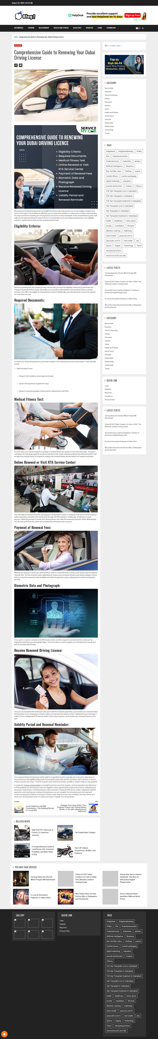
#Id (107, 156)
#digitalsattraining (125, 151)
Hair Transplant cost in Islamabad (119, 206)
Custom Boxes (112, 176)
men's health (111, 236)
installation (119, 226)
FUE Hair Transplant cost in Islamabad (121, 191)
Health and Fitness (61, 27)
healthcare (118, 221)
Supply (118, 246)
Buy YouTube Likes (113, 171)
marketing (128, 231)
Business (108, 92)
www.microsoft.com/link (116, 255)
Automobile (18, 27)
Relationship (44, 27)
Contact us (109, 396)
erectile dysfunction (114, 186)
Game (107, 109)
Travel (107, 133)
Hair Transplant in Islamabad (117, 211)
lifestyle (130, 226)
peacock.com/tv (125, 236)
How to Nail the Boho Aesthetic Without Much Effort (110, 897)
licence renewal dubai (32, 785)
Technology (111, 27)
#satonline (126, 161)
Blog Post (77, 27)
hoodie (109, 226)
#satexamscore (112, 161)
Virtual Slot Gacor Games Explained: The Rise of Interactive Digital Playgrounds (110, 879)
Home (16, 37)
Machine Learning (113, 231)
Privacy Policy (110, 399)
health (108, 221)
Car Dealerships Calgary (65, 833)
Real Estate (109, 123)
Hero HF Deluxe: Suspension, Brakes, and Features (65, 851)
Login (100, 27)
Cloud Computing (111, 95)
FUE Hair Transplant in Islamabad (119, 196)
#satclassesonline (120, 156)
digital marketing (112, 181)
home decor (131, 221)
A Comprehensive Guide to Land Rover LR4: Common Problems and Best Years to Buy (22, 851)
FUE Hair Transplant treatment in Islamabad (123, 201)
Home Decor (109, 116)
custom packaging (128, 176)
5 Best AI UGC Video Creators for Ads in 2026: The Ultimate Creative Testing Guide (66, 879)
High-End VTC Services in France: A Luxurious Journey (22, 833)
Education (108, 102)
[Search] (143, 28)
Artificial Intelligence (114, 166)
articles (138, 161)
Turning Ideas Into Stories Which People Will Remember (21, 879)
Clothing (128, 171)
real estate (128, 241)
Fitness (138, 186)
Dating (107, 99)
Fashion (31, 27)
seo (137, 241)
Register (89, 27)
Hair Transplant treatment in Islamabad (121, 216)
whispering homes (113, 250)
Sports (109, 246)
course (137, 171)
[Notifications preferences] (4, 1034)
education (127, 181)
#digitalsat (110, 151)
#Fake (139, 151)
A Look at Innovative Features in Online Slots (121, 299)
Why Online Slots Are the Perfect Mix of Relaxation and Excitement (66, 897)
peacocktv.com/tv (113, 241)
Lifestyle (108, 119)
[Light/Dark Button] (138, 28)
